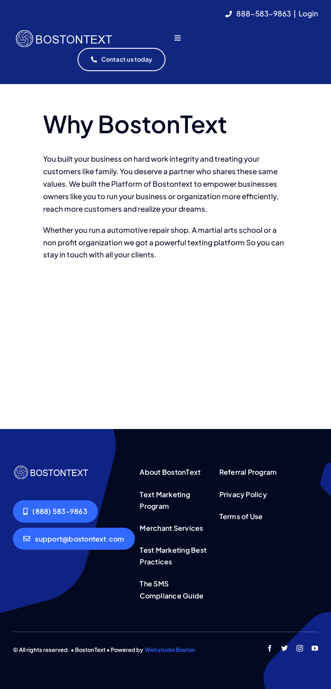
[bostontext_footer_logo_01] (70, 467)
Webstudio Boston (170, 649)
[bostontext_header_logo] (88, 32)
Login (308, 13)
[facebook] (269, 648)
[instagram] (300, 648)
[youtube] (315, 648)
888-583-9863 (263, 13)
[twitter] (284, 648)
